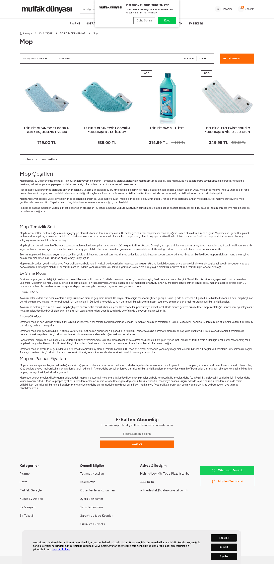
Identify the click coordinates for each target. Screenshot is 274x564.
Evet (167, 20)
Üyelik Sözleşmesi (92, 499)
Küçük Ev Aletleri (31, 499)
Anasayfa (27, 33)
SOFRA (90, 23)
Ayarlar (224, 556)
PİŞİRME (75, 23)
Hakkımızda (87, 482)
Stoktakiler (64, 58)
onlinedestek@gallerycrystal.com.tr (164, 490)
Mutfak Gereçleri (31, 490)
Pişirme (25, 473)
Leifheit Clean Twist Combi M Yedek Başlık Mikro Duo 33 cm (227, 130)
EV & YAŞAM (46, 33)
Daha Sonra (144, 20)
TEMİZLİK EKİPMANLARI (73, 33)
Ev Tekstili (26, 515)
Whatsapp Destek (230, 470)
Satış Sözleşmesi (91, 507)
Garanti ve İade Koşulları (96, 515)
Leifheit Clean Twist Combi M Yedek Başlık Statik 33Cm (107, 130)
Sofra (23, 482)
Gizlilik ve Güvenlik (92, 524)
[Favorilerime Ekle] (61, 119)
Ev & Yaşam (28, 507)
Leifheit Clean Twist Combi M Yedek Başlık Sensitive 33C (47, 130)
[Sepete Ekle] (67, 119)
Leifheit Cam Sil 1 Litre (167, 128)
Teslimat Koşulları (92, 473)
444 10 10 (147, 482)
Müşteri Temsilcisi (230, 481)
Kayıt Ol (137, 444)
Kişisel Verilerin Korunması (97, 490)
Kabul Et (224, 538)
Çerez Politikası (61, 549)
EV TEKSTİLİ (196, 23)
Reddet (224, 547)
